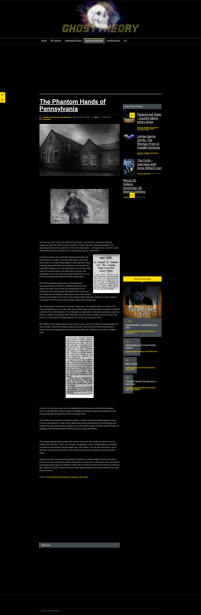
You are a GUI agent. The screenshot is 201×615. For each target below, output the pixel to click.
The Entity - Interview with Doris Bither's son (149, 164)
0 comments (46, 119)
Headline (47, 117)
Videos (133, 369)
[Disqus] (79, 507)
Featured (140, 127)
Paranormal (55, 117)
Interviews (147, 173)
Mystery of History (138, 351)
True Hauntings (65, 117)
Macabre (135, 367)
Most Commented (142, 279)
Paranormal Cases (143, 129)
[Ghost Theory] (100, 29)
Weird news (153, 351)
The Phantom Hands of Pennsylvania (72, 105)
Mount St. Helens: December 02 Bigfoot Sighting (134, 186)
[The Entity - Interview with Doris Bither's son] (129, 167)
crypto (125, 197)
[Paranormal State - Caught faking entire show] (129, 118)
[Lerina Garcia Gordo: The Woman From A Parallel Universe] (129, 137)
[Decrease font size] (2, 100)
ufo (125, 40)
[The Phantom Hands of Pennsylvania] (79, 150)
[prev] (132, 115)
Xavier (96, 117)
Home (44, 40)
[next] (132, 195)
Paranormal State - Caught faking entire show (149, 118)
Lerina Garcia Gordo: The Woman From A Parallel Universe (148, 141)
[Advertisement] (100, 69)
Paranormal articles (94, 40)
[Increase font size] (2, 94)
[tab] (142, 279)
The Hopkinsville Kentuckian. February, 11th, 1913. (67, 477)
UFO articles (55, 40)
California (129, 387)
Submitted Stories (73, 40)
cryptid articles (113, 40)
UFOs (152, 129)
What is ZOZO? (132, 364)
